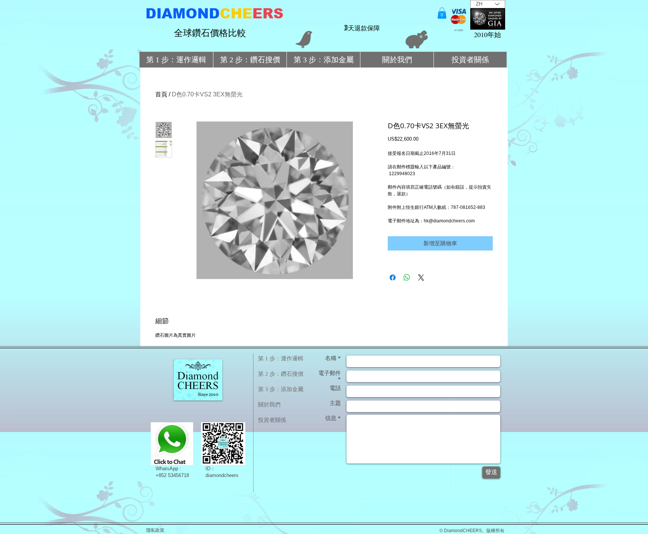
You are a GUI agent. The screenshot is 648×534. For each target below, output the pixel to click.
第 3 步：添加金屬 (280, 389)
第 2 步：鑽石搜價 (280, 374)
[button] (442, 13)
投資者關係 (272, 420)
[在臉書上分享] (392, 277)
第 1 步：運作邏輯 (280, 359)
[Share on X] (421, 277)
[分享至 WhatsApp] (406, 277)
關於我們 (269, 405)
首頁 (161, 94)
